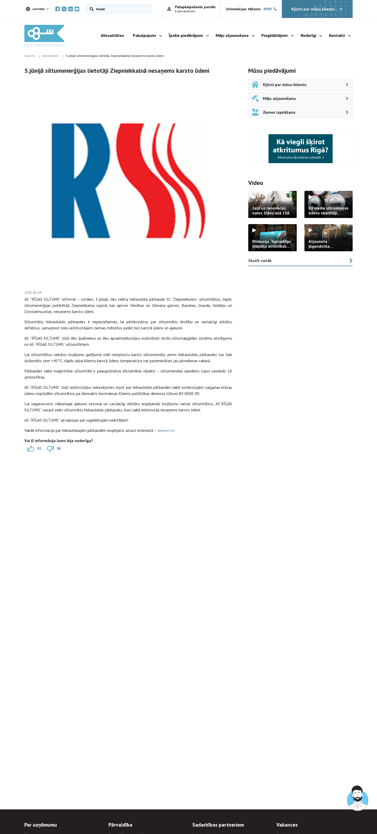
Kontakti (337, 35)
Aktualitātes (112, 35)
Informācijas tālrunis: (249, 9)
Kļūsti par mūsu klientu (313, 9)
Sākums (29, 56)
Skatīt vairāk (260, 260)
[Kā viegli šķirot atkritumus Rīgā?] (301, 148)
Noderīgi (308, 35)
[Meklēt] (90, 9)
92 (39, 448)
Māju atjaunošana (232, 35)
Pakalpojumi (144, 35)
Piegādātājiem (274, 35)
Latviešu (39, 9)
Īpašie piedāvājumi (186, 35)
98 (59, 448)
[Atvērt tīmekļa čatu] (358, 798)
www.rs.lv (165, 430)
